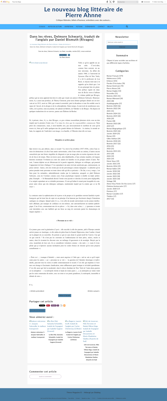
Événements (90, 26)
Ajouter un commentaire (45, 376)
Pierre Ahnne (52, 398)
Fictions (79, 26)
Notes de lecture (55, 26)
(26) (114, 131)
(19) (110, 156)
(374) (115, 76)
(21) (110, 146)
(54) (113, 88)
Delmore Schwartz (53, 51)
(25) (113, 134)
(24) (113, 139)
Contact (101, 26)
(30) (114, 116)
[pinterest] (113, 2)
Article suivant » (94, 291)
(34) (114, 108)
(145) (114, 78)
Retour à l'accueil (64, 295)
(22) (114, 144)
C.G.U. (94, 398)
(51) (112, 93)
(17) (121, 184)
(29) (110, 119)
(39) (115, 98)
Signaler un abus (86, 398)
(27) (110, 126)
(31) (110, 111)
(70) (115, 86)
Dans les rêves (42, 51)
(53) (114, 91)
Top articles (71, 398)
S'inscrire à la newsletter (37, 310)
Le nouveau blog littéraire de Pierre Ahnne (83, 12)
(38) (110, 101)
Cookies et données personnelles (105, 398)
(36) (114, 106)
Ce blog (42, 26)
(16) (110, 199)
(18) (113, 171)
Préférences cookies (121, 398)
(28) (111, 121)
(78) (116, 83)
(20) (110, 154)
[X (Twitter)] (110, 2)
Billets (110, 26)
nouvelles (69, 51)
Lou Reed (62, 51)
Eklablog (97, 392)
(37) (114, 103)
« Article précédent (36, 291)
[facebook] (107, 2)
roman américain (86, 51)
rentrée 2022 (76, 51)
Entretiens (69, 26)
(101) (112, 81)
